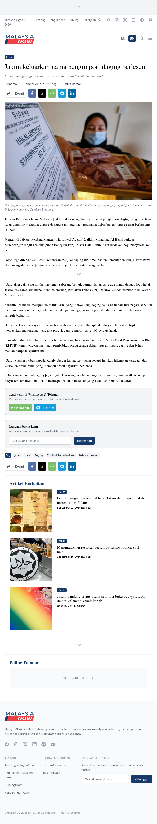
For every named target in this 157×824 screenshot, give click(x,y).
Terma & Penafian (55, 765)
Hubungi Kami (14, 785)
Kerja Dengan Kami (17, 792)
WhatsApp (23, 408)
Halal (27, 455)
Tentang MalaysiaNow (19, 765)
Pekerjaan (89, 20)
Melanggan (84, 441)
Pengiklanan (57, 20)
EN (123, 38)
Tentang (40, 20)
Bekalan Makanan (88, 455)
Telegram (47, 408)
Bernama (11, 84)
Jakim (17, 455)
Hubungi (73, 20)
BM (132, 38)
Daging (39, 455)
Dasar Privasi (51, 773)
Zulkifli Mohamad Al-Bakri (61, 455)
